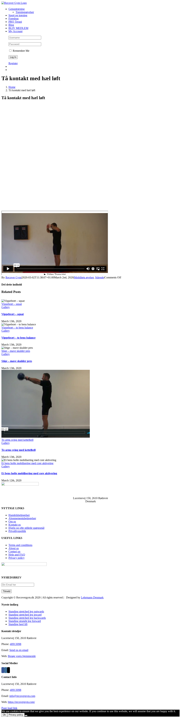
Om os (12, 521)
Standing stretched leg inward (25, 614)
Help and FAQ (16, 554)
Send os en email (18, 650)
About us (13, 548)
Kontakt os (14, 524)
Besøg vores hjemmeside (22, 656)
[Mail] (8, 670)
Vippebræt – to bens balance (17, 327)
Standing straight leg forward (24, 621)
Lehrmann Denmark (92, 597)
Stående (99, 277)
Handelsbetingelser (19, 515)
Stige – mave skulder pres (15, 350)
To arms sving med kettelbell (17, 439)
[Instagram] (5, 670)
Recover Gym (13, 277)
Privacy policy (16, 557)
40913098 (15, 644)
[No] (26, 715)
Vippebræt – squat (11, 304)
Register (13, 63)
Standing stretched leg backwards (27, 617)
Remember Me (20, 50)
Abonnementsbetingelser (22, 518)
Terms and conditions (20, 545)
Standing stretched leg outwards (26, 611)
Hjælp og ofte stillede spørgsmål (26, 527)
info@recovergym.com (22, 695)
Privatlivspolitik (17, 531)
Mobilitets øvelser (84, 277)
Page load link (9, 707)
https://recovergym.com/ (21, 701)
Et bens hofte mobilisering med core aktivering (27, 463)
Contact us (14, 551)
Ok (4, 714)
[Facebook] (2, 670)
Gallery (5, 307)
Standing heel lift (17, 624)
